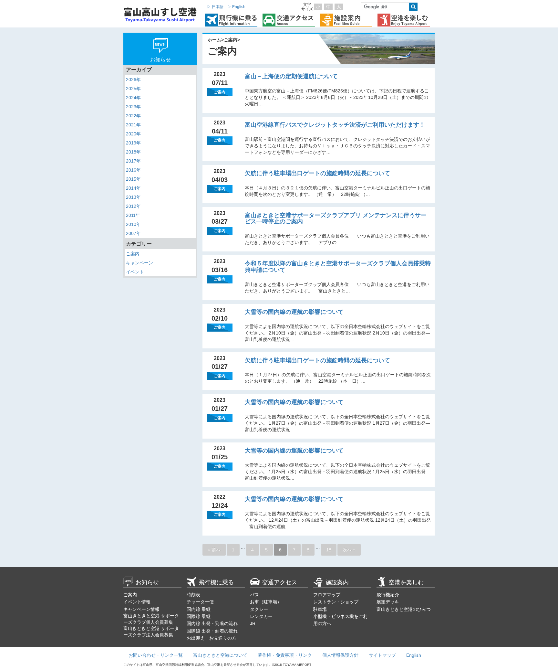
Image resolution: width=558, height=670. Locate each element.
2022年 (133, 115)
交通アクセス (279, 582)
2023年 (133, 106)
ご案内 (133, 253)
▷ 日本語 (215, 7)
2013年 (133, 197)
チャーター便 (200, 601)
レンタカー (261, 616)
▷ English (236, 7)
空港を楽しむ (406, 582)
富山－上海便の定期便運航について (291, 76)
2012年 (133, 206)
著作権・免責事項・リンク (285, 655)
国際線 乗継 (199, 616)
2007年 (133, 233)
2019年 (133, 142)
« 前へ (214, 549)
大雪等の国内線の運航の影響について (294, 312)
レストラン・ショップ (335, 601)
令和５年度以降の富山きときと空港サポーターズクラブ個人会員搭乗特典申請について (338, 266)
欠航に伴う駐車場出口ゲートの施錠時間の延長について (317, 173)
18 (328, 549)
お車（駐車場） (266, 601)
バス (254, 594)
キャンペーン (139, 262)
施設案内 (337, 582)
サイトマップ (382, 655)
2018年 (133, 151)
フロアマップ (326, 594)
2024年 (133, 97)
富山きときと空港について (220, 655)
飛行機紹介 (388, 594)
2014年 (133, 188)
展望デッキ (388, 601)
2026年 (133, 79)
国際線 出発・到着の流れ (212, 630)
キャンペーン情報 (141, 609)
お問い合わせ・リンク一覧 (156, 655)
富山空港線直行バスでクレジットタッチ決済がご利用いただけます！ (335, 125)
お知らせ (147, 582)
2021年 (133, 124)
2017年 (133, 161)
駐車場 (320, 609)
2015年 (133, 179)
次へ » (349, 549)
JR (252, 623)
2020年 (133, 133)
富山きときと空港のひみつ (404, 609)
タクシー (259, 609)
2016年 (133, 170)
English (413, 655)
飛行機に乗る (216, 582)
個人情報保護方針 (340, 655)
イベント (135, 271)
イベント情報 (136, 601)
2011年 (133, 215)
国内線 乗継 (199, 609)
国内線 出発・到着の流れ (212, 623)
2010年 (133, 224)
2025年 (133, 88)
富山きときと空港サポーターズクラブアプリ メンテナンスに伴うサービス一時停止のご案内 (336, 218)
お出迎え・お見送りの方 (211, 638)
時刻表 (193, 594)
